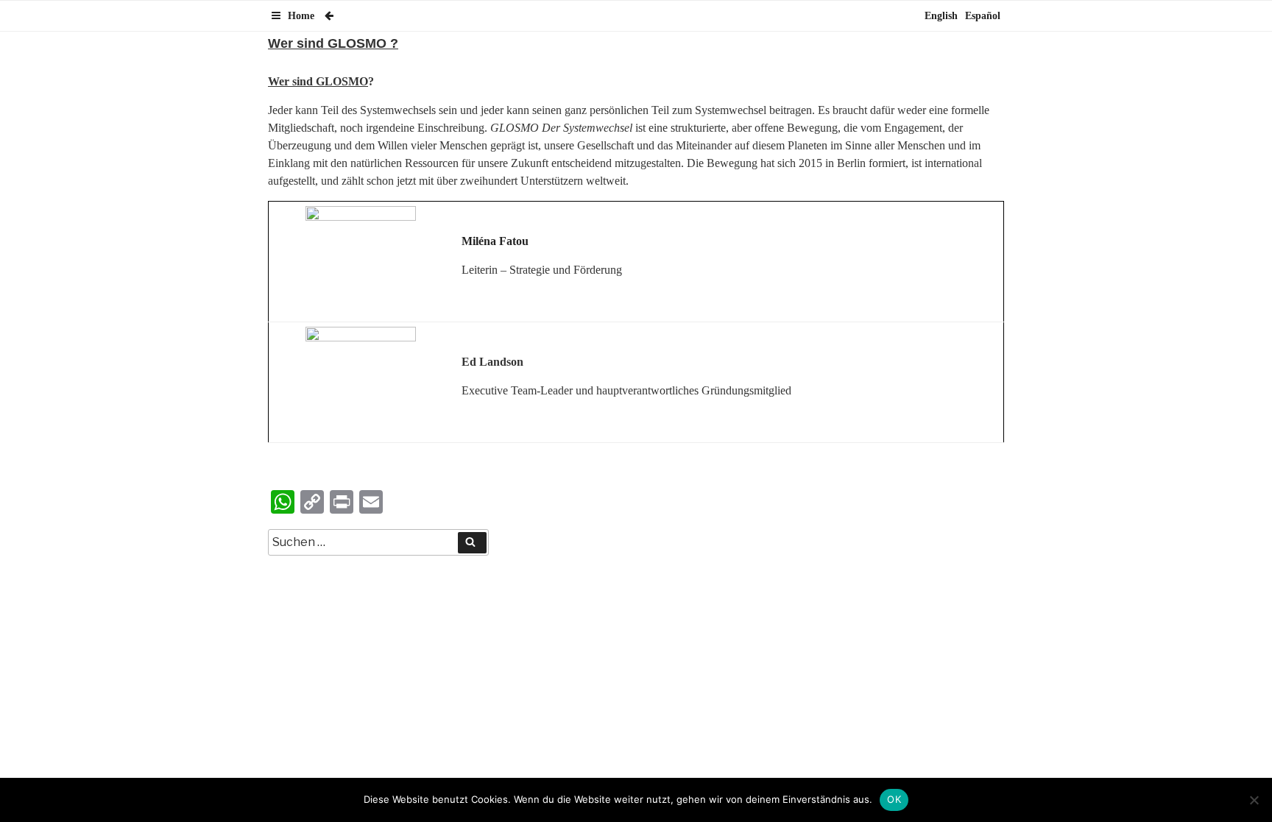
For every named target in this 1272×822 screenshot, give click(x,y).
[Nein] (1253, 800)
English (941, 15)
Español (982, 15)
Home (301, 15)
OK (894, 799)
